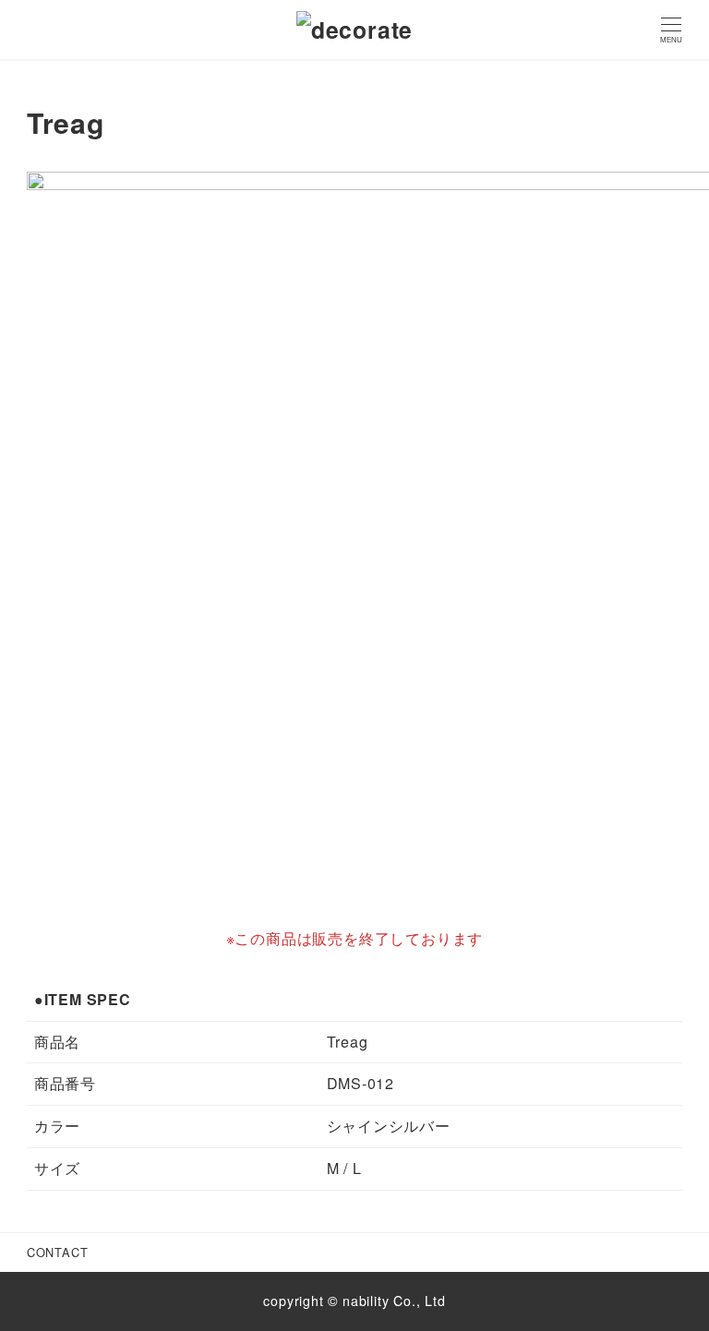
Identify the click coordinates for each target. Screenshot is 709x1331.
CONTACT (58, 1252)
